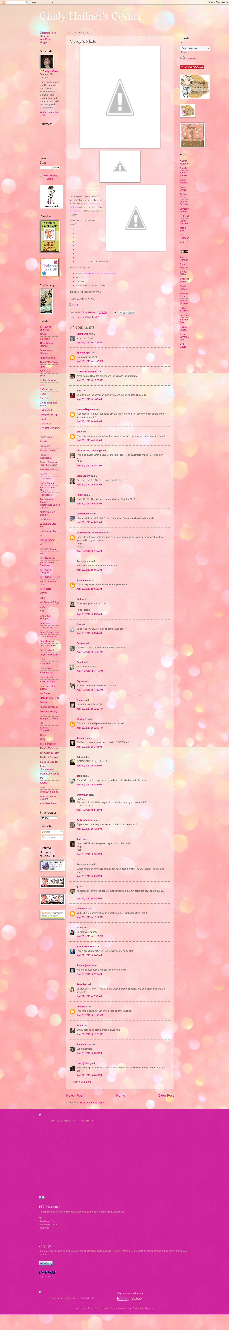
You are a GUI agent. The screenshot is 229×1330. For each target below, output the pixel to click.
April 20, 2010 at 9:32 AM (89, 614)
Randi (79, 1025)
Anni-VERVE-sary (49, 362)
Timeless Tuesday (49, 762)
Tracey (80, 700)
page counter (45, 1276)
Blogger (149, 1308)
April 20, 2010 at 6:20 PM (89, 829)
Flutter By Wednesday (46, 456)
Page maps (45, 623)
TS (41, 778)
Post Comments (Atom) (92, 1102)
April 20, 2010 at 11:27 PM (89, 936)
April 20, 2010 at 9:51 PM (89, 898)
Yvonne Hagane (84, 409)
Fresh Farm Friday (49, 469)
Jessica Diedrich (85, 946)
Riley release (46, 672)
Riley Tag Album (48, 681)
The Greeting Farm (49, 753)
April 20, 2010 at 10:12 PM (89, 917)
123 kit (43, 334)
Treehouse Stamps (49, 773)
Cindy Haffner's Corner (91, 15)
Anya (42, 367)
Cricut (43, 419)
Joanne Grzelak (184, 203)
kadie (79, 776)
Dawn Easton (83, 513)
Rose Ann (81, 984)
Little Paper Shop (48, 531)
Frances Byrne (184, 188)
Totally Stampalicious (47, 767)
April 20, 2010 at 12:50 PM (89, 728)
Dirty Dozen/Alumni (50, 428)
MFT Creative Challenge (47, 564)
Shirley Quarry (183, 328)
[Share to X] (126, 312)
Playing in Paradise (49, 654)
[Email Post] (114, 312)
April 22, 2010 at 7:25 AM (89, 974)
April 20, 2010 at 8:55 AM (89, 570)
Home (120, 1095)
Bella (42, 375)
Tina (78, 624)
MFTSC (44, 593)
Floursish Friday (48, 450)
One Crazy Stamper (45, 617)
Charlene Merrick (184, 280)
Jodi (78, 839)
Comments (49, 837)
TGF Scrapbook (48, 744)
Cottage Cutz (46, 410)
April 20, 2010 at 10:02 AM (89, 652)
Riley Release (47, 677)
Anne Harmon (184, 258)
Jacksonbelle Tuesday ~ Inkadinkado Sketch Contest (50, 503)
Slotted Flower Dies (50, 698)
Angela (183, 168)
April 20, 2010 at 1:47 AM (89, 399)
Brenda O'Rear (183, 273)
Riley (42, 659)
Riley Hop (45, 663)
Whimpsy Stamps (49, 791)
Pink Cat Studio (47, 645)
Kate (78, 927)
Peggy (79, 495)
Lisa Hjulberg (83, 1063)
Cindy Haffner (89, 312)
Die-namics (45, 423)
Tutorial (43, 782)
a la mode (45, 339)
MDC (42, 544)
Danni (79, 662)
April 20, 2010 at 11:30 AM (89, 690)
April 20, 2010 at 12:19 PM (89, 709)
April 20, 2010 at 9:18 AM (89, 589)
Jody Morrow (83, 1044)
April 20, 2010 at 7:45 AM (89, 551)
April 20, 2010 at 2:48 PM (89, 784)
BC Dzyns (45, 371)
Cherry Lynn (46, 398)
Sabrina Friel (184, 321)
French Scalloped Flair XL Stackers (48, 463)
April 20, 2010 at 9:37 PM (89, 876)
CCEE (43, 393)
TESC (43, 739)
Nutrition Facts (78, 1121)
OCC (42, 607)
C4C (42, 384)
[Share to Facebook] (129, 312)
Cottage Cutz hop (48, 414)
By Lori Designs (48, 380)
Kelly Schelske (84, 820)
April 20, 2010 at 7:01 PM (89, 854)
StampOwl (82, 334)
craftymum (82, 795)
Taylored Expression (45, 729)
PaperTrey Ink (47, 641)
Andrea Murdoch (184, 162)
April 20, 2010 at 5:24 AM (89, 484)
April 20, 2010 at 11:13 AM (89, 671)
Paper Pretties (47, 627)
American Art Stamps (46, 351)
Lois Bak (184, 315)
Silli (78, 431)
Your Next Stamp (48, 803)
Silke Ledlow (83, 476)
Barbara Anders (184, 174)
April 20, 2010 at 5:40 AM (89, 522)
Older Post (166, 1095)
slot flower (45, 693)
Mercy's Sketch (85, 317)
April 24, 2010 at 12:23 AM (89, 1034)
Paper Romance (48, 636)
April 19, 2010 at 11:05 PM (89, 361)
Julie (79, 757)
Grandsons (45, 478)
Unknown (81, 908)
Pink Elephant (47, 650)
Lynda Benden (184, 222)
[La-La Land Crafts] (195, 98)
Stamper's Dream (49, 718)
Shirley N (81, 719)
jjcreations (82, 580)
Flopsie (43, 441)
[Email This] (120, 312)
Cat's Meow (46, 389)
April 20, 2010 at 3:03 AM (89, 421)
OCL (42, 611)
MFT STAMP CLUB (50, 577)
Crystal (80, 681)
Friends (43, 474)
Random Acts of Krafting (89, 532)
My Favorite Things (49, 602)
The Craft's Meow (49, 748)
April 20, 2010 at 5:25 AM (89, 503)
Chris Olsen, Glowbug (88, 450)
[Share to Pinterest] (132, 312)
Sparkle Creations (49, 707)
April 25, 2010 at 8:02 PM (89, 1053)
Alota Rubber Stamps (46, 344)
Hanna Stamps (47, 483)
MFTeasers (45, 589)
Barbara (80, 643)
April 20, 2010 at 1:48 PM (89, 747)
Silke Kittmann (184, 236)
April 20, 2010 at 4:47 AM (89, 465)
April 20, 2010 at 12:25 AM (89, 380)
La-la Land (45, 519)
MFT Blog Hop (47, 558)
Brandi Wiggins (184, 265)
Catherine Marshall (86, 371)
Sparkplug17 (83, 352)
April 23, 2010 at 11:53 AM (89, 1015)
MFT (97, 317)
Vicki (182, 242)
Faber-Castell (46, 437)
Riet (78, 599)
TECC (43, 735)
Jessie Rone (183, 195)
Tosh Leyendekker (184, 337)
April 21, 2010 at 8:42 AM (89, 955)
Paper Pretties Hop (49, 632)
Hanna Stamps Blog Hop (47, 489)
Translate (191, 58)
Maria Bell (183, 229)
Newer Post (74, 1095)
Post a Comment (82, 1082)
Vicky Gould (183, 345)
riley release (46, 668)
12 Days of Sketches (45, 328)
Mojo (42, 598)
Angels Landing (47, 358)
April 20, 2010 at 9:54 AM (89, 633)
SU (41, 723)
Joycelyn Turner (184, 210)
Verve (43, 787)
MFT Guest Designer (45, 571)
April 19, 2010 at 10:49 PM (89, 342)
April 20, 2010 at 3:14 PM (89, 810)
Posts (46, 832)
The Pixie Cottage (49, 757)
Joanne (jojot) (83, 965)
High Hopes (46, 495)
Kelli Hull (184, 216)
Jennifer (80, 738)
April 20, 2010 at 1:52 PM (89, 765)
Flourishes (45, 446)
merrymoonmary (122, 1308)
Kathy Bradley (184, 309)
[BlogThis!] (123, 312)
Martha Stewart (47, 540)
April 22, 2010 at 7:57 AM (89, 996)
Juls (78, 390)
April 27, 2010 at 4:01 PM (89, 1075)
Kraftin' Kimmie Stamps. (47, 513)
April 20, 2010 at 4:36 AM (89, 440)
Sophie (43, 702)
